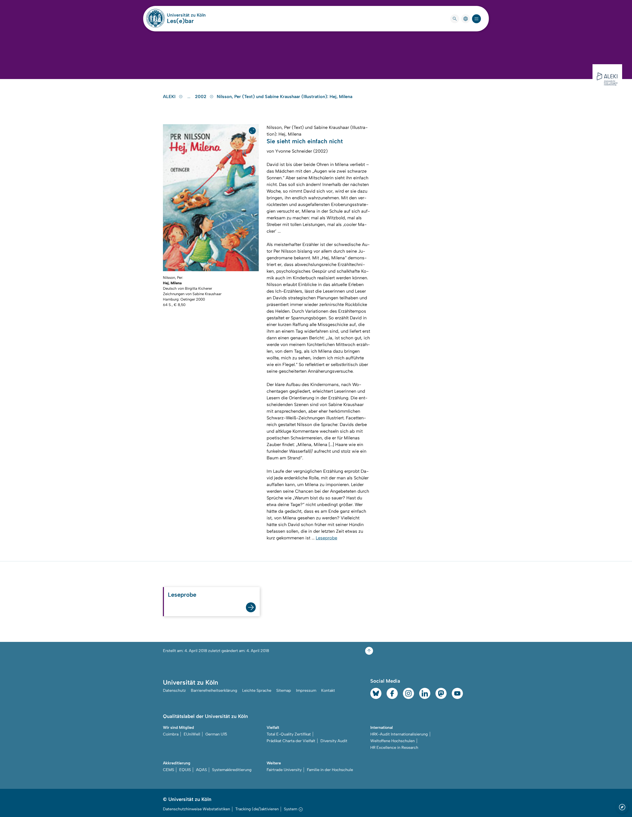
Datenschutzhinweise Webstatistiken (196, 809)
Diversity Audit (333, 740)
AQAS (201, 769)
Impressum (306, 690)
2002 (201, 96)
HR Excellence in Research (394, 747)
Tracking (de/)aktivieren (257, 809)
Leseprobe (326, 538)
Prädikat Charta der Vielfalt (291, 740)
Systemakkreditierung (232, 769)
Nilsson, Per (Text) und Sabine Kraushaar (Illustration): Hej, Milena (284, 96)
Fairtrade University (284, 769)
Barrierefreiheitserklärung (214, 690)
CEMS (168, 769)
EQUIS (185, 769)
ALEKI (170, 96)
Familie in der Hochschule (330, 769)
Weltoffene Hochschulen (392, 740)
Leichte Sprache (256, 690)
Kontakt (328, 690)
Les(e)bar (180, 20)
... (189, 96)
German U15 (216, 734)
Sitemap (283, 690)
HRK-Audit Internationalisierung (399, 734)
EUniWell (192, 734)
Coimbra (170, 734)
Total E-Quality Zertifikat (289, 734)
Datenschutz (174, 690)
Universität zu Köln (186, 15)
